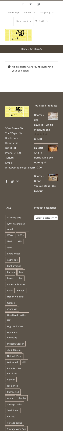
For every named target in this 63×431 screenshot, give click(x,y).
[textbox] (46, 217)
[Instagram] (12, 181)
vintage (11, 416)
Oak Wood (12, 362)
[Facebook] (6, 181)
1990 (19, 241)
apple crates (13, 253)
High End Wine (15, 326)
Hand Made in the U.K (16, 318)
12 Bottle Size (14, 217)
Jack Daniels (13, 350)
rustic (10, 398)
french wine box (15, 296)
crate (10, 290)
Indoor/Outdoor (15, 343)
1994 (9, 247)
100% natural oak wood (16, 226)
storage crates (14, 404)
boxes (10, 278)
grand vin (12, 309)
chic (20, 278)
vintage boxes (14, 423)
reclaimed (12, 385)
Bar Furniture (14, 266)
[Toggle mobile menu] (56, 33)
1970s (10, 235)
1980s (21, 235)
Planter (11, 379)
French (20, 290)
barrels (11, 272)
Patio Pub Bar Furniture (14, 371)
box (21, 272)
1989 (9, 241)
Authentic (12, 259)
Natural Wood (14, 356)
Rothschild (13, 392)
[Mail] (17, 181)
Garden (11, 303)
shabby (22, 398)
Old (24, 362)
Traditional (13, 410)
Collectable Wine (16, 284)
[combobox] (46, 217)
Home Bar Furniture (12, 335)
